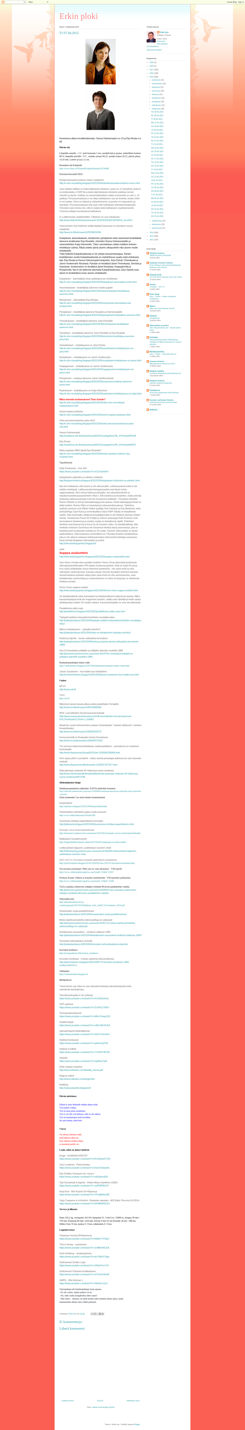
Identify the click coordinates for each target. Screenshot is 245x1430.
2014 (152, 232)
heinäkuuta (156, 98)
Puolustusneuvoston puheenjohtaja (163, 402)
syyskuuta (156, 91)
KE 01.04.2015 (157, 216)
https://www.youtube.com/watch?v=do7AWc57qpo (84, 1256)
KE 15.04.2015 (157, 166)
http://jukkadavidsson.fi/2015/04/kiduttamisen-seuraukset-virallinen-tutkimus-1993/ (100, 935)
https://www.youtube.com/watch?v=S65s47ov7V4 (84, 1265)
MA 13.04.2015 (157, 173)
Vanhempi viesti (133, 1401)
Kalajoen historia (157, 381)
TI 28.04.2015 (156, 119)
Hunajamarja (155, 318)
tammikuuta (157, 228)
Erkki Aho (164, 32)
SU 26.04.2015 (157, 126)
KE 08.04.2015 (157, 191)
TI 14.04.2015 (156, 169)
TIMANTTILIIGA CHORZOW (160, 255)
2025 (152, 66)
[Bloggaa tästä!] (94, 1313)
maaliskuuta (157, 221)
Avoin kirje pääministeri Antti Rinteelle (164, 393)
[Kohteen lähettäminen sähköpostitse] (92, 1313)
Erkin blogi (154, 294)
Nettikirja (153, 410)
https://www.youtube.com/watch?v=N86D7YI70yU (84, 1239)
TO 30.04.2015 (157, 112)
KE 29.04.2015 (157, 115)
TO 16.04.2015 (157, 162)
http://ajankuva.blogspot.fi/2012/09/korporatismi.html (83, 806)
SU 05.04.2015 (157, 202)
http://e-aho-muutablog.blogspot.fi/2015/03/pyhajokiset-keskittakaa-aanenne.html (99, 315)
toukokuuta (156, 105)
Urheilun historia (157, 253)
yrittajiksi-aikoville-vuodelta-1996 (75, 657)
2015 (152, 77)
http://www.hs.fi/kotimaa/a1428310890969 (80, 707)
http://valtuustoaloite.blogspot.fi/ (73, 974)
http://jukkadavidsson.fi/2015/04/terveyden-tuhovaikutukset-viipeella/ (93, 944)
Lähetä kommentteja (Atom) (103, 1407)
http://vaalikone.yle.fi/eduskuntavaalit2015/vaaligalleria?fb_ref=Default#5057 (97, 445)
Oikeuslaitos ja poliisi (159, 325)
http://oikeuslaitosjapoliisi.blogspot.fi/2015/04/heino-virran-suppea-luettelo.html (98, 590)
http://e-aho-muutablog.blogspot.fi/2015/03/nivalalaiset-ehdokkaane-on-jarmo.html (100, 360)
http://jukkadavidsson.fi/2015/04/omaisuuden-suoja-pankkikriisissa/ (92, 914)
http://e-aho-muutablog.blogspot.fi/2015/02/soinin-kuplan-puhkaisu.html (95, 415)
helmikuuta (156, 224)
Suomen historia (157, 361)
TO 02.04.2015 (157, 213)
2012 (152, 240)
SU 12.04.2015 (157, 177)
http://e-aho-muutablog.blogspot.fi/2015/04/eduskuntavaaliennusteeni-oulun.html (99, 183)
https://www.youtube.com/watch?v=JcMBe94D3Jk (84, 1248)
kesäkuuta (156, 102)
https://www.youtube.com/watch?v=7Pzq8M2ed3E (84, 1194)
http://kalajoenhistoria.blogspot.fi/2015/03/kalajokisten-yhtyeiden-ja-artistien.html (99, 480)
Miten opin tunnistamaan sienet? (162, 308)
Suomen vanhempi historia (161, 400)
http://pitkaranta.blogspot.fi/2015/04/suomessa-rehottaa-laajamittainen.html (96, 824)
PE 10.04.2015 (157, 184)
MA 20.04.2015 (157, 148)
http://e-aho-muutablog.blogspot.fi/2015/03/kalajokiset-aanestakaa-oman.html (98, 282)
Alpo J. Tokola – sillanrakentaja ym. (163, 354)
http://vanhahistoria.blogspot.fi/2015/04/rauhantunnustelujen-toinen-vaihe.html (94, 666)
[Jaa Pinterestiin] (102, 1313)
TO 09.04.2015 (157, 187)
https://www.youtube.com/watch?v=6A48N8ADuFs (84, 1203)
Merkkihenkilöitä (157, 352)
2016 (152, 73)
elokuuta (155, 94)
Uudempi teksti (68, 1401)
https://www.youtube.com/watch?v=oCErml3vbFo (84, 471)
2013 (152, 236)
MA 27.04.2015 (157, 123)
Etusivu (100, 1401)
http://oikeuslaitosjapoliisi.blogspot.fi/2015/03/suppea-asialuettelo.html (94, 556)
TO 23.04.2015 (157, 137)
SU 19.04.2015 (157, 151)
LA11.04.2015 (156, 180)
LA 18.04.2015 (157, 155)
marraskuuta (157, 84)
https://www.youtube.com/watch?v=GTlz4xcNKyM (84, 1274)
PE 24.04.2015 (157, 133)
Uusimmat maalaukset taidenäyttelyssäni (165, 373)
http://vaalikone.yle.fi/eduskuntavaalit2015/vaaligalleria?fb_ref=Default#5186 (97, 436)
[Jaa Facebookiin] (100, 1313)
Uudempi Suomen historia (161, 263)
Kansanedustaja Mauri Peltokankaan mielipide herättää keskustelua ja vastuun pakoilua (165, 342)
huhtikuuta (156, 109)
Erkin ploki (78, 16)
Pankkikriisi (155, 390)
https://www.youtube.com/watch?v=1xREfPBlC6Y (84, 1185)
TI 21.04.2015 (156, 144)
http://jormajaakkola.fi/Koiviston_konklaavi (78, 953)
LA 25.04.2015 (157, 130)
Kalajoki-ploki (156, 275)
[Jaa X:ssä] (97, 1313)
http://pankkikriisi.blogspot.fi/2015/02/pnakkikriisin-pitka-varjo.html (92, 611)
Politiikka (154, 337)
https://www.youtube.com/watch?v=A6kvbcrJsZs (83, 1283)
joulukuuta (156, 80)
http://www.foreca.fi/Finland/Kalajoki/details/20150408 (84, 168)
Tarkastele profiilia (154, 50)
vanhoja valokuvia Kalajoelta (161, 383)
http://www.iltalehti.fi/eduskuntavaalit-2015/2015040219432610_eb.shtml (95, 220)
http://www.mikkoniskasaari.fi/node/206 (77, 815)
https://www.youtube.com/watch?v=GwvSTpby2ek (84, 1168)
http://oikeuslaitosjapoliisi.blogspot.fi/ (77, 543)
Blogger (137, 1424)
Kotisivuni (161, 41)
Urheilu (153, 284)
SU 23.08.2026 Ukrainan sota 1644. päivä (166, 277)
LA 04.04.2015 (157, 205)
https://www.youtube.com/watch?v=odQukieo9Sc (83, 1177)
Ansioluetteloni (153, 46)
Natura (152, 306)
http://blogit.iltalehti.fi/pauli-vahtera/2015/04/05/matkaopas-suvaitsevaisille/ (92, 842)
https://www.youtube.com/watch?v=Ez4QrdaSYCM (84, 1159)
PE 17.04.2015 (157, 159)
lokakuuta (156, 87)
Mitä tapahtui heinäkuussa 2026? (162, 364)
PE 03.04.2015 (157, 209)
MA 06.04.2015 (157, 198)
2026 (152, 62)
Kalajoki (153, 316)
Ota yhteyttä (162, 44)
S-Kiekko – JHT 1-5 (157, 287)
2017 (152, 70)
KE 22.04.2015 (157, 141)
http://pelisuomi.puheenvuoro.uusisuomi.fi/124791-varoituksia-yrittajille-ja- (96, 653)
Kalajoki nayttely (157, 371)
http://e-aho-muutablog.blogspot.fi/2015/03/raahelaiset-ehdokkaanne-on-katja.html (100, 393)
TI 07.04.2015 (156, 195)
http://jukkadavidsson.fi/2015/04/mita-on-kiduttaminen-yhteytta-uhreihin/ (95, 632)
